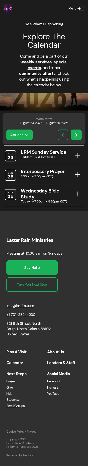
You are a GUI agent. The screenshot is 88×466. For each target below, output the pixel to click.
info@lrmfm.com (20, 305)
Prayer (10, 381)
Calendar (14, 362)
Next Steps (16, 373)
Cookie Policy (15, 431)
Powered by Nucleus (20, 455)
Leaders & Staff (61, 362)
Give (9, 388)
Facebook (54, 381)
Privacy (31, 431)
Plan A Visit (16, 352)
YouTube (53, 394)
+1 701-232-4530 (20, 314)
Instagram (54, 388)
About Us (55, 352)
